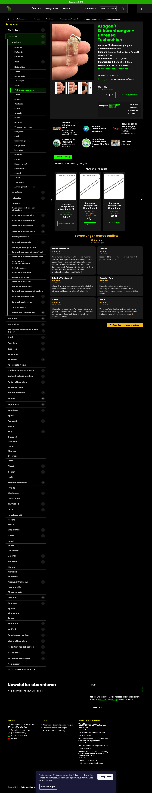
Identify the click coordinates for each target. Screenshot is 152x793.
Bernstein (19, 56)
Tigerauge (19, 182)
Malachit (12, 561)
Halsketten (17, 198)
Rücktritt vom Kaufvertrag (54, 730)
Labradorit (19, 150)
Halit (10, 477)
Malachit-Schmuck (20, 277)
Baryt (10, 431)
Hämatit (18, 122)
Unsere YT (15, 738)
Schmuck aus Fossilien (22, 302)
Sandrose (13, 576)
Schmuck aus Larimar (22, 272)
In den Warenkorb (130, 95)
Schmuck (12, 36)
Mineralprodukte (16, 392)
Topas (11, 618)
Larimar (18, 154)
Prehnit (17, 159)
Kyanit (11, 546)
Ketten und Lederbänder (23, 312)
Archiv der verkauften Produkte (21, 669)
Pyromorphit (14, 587)
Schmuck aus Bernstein (23, 226)
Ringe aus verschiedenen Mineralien (23, 209)
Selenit (17, 173)
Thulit (17, 178)
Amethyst (19, 81)
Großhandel (14, 653)
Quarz (11, 535)
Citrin (17, 108)
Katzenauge (20, 141)
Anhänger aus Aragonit (25, 90)
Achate (11, 398)
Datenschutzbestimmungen (107, 699)
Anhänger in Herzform (24, 187)
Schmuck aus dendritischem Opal (27, 256)
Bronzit (17, 99)
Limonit (12, 556)
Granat (11, 472)
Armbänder (17, 192)
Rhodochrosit (20, 164)
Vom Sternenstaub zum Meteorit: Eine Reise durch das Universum (92, 726)
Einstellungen (48, 786)
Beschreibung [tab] (63, 157)
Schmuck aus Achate (21, 242)
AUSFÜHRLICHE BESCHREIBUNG (114, 68)
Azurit (17, 95)
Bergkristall (19, 145)
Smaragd (12, 603)
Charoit (18, 113)
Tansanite (13, 354)
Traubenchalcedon (23, 127)
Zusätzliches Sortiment (19, 658)
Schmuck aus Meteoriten (23, 220)
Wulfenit (12, 629)
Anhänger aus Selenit (22, 286)
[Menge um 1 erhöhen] (112, 93)
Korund (11, 520)
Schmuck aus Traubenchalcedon (21, 262)
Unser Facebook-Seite (20, 730)
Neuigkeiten (14, 664)
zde (50, 780)
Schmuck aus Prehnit (21, 282)
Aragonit (12, 421)
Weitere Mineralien (17, 641)
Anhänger (16, 42)
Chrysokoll (19, 131)
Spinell (11, 608)
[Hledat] (122, 8)
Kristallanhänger (20, 268)
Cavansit (12, 437)
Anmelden (97, 708)
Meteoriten (13, 324)
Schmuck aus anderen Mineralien (27, 291)
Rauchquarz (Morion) (19, 635)
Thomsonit (13, 613)
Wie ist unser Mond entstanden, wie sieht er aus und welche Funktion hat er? (93, 753)
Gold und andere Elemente (21, 370)
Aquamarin (19, 76)
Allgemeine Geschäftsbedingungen (58, 725)
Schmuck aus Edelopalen (23, 231)
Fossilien (12, 343)
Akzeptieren (105, 776)
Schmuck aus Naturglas (23, 296)
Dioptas (12, 451)
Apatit (17, 85)
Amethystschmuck (20, 237)
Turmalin (12, 359)
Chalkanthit (14, 498)
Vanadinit (13, 623)
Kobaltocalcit (15, 515)
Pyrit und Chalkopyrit (18, 582)
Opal (16, 62)
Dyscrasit (12, 456)
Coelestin (18, 104)
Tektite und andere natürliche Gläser (23, 330)
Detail (90, 225)
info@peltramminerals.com (22, 724)
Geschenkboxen (19, 307)
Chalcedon (13, 493)
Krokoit (11, 524)
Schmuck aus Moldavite (23, 215)
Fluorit (17, 118)
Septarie (12, 597)
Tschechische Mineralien (20, 376)
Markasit (12, 572)
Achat (17, 71)
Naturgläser (20, 67)
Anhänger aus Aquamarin (24, 247)
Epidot (11, 460)
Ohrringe (16, 203)
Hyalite (11, 488)
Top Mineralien (15, 387)
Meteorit (18, 52)
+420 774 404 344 (19, 727)
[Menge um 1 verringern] (106, 93)
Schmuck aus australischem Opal (27, 252)
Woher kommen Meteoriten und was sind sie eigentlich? (93, 740)
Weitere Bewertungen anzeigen (124, 325)
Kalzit (17, 136)
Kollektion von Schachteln (21, 647)
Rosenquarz (20, 168)
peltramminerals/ (18, 733)
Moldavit (18, 47)
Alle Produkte (14, 30)
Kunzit (11, 541)
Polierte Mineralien (17, 382)
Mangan (12, 567)
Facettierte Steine (17, 365)
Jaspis (11, 509)
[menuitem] (36, 8)
